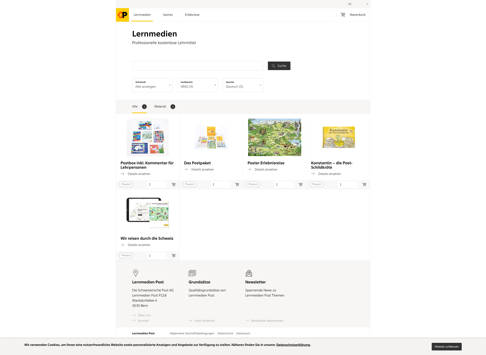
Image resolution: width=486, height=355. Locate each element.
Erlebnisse (192, 15)
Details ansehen (138, 174)
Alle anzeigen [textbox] (145, 87)
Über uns (144, 315)
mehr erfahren (204, 321)
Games (168, 15)
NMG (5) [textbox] (187, 87)
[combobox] (357, 4)
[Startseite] (122, 15)
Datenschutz (225, 333)
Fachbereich (187, 82)
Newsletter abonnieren (266, 321)
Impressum (243, 333)
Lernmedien (142, 15)
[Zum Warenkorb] (173, 184)
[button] (447, 346)
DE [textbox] (350, 4)
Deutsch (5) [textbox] (234, 87)
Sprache (230, 82)
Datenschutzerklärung (293, 345)
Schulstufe (141, 82)
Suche (281, 66)
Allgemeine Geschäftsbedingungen (192, 333)
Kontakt (143, 321)
